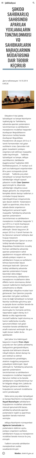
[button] (2, 3)
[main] (18, 38)
